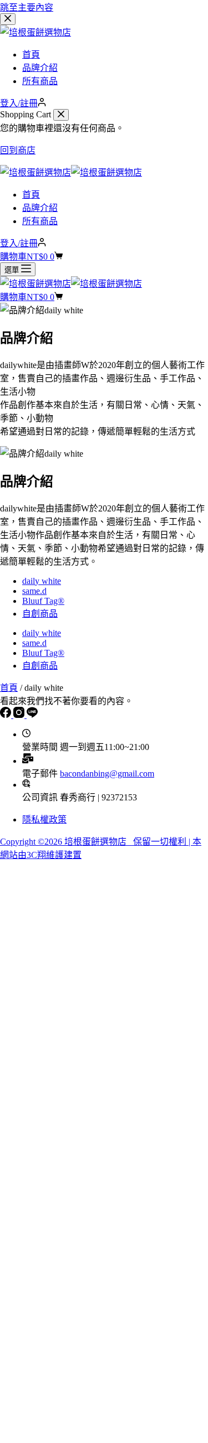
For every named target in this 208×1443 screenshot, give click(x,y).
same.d (34, 591)
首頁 (31, 194)
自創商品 (40, 613)
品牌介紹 (40, 208)
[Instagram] (20, 715)
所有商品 (40, 221)
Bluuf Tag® (43, 601)
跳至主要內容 (26, 7)
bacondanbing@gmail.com (107, 773)
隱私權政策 (44, 819)
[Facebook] (6, 715)
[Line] (32, 715)
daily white (41, 581)
